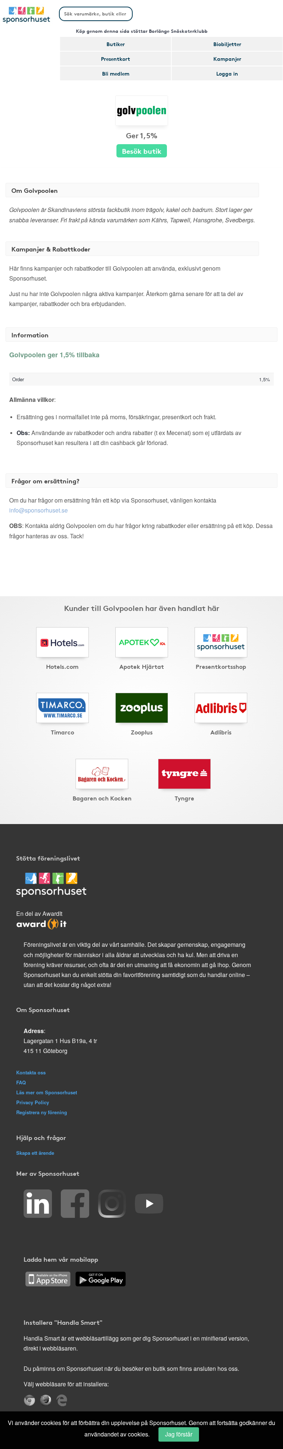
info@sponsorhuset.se (38, 510)
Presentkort (115, 58)
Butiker (115, 44)
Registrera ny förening (41, 1112)
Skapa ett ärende (35, 1152)
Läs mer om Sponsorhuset (46, 1092)
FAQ (21, 1082)
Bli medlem (115, 73)
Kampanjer (227, 58)
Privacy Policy (32, 1102)
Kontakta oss (31, 1072)
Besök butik (141, 151)
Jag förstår (178, 1434)
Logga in (227, 73)
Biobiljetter (227, 44)
